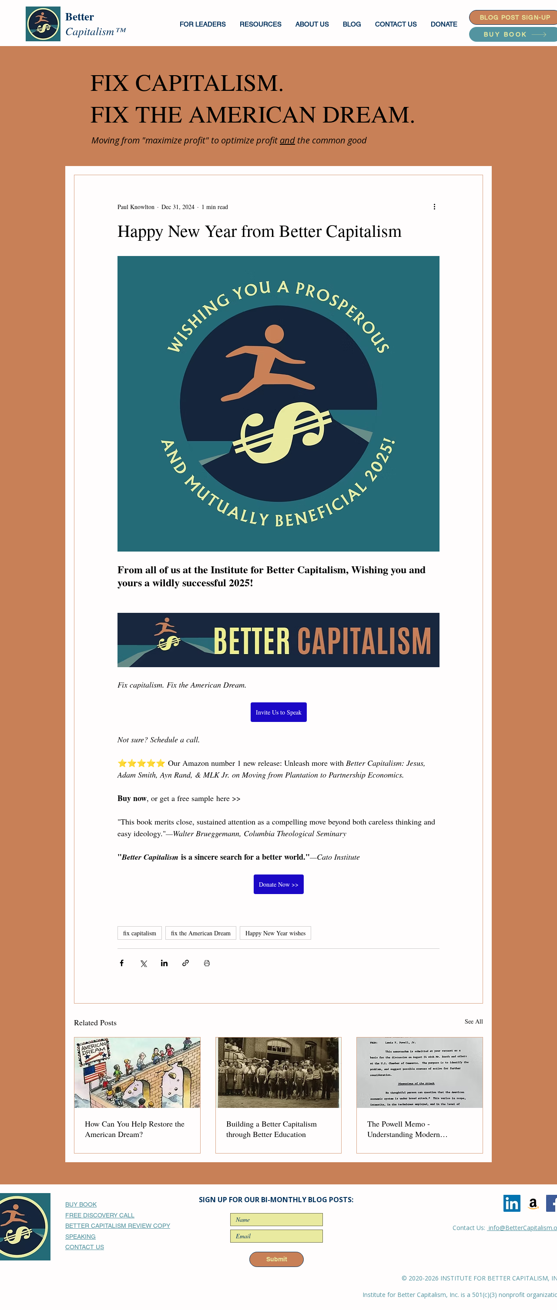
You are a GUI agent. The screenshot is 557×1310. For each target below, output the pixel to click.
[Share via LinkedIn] (164, 963)
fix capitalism (139, 933)
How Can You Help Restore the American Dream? (135, 1128)
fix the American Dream (201, 933)
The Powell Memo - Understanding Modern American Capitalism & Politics (417, 1128)
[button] (203, 24)
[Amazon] (533, 1203)
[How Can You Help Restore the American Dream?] (137, 1072)
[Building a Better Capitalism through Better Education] (279, 1072)
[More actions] (434, 206)
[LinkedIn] (511, 1203)
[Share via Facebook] (121, 963)
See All (474, 1021)
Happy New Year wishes (275, 933)
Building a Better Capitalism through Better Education (271, 1128)
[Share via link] (185, 963)
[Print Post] (207, 963)
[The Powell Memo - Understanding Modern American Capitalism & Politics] (420, 1072)
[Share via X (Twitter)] (143, 963)
